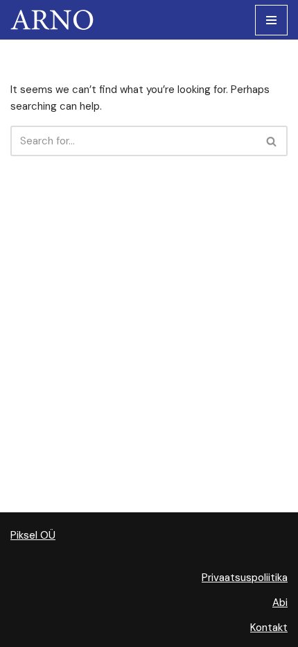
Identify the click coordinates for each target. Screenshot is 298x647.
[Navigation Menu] (271, 20)
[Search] (272, 141)
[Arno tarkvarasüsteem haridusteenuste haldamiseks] (55, 20)
